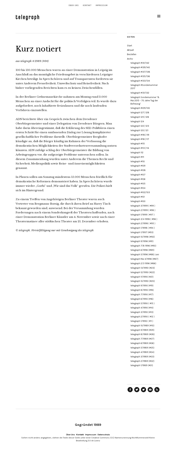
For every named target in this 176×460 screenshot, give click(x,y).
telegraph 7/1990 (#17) (141, 294)
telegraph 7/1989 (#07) (142, 338)
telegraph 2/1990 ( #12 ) (142, 316)
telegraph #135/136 (140, 76)
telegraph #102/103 (140, 192)
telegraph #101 (137, 197)
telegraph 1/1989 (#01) (141, 365)
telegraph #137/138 (140, 72)
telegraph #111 (137, 157)
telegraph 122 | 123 (139, 126)
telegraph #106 (137, 179)
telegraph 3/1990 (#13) (141, 312)
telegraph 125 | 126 (139, 117)
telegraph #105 (137, 183)
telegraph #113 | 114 (139, 148)
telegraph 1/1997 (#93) (141, 232)
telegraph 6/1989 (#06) (142, 343)
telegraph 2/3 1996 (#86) (143, 263)
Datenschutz (104, 434)
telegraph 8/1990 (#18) (142, 290)
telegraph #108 (138, 170)
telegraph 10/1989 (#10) (142, 325)
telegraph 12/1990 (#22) (142, 272)
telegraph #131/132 (139, 92)
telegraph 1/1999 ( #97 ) (142, 214)
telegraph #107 (137, 174)
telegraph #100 (137, 201)
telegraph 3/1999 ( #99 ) (142, 205)
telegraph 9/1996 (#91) (141, 241)
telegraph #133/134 (140, 80)
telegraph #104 (137, 188)
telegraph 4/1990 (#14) (141, 307)
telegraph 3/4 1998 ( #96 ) (143, 219)
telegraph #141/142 (139, 63)
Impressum (102, 5)
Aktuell (130, 50)
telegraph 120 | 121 (139, 130)
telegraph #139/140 (140, 67)
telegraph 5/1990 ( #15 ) (142, 303)
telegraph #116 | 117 (139, 139)
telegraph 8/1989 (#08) (142, 334)
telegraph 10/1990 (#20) (142, 281)
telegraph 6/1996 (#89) (142, 250)
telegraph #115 (137, 143)
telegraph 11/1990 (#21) (141, 276)
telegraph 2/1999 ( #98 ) (142, 210)
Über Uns (74, 5)
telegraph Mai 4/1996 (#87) (144, 259)
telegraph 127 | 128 (139, 112)
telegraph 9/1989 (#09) (142, 330)
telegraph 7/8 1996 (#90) (143, 245)
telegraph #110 (137, 161)
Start (129, 45)
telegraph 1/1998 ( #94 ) (142, 228)
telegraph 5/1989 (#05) (142, 347)
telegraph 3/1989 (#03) (142, 356)
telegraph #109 (137, 165)
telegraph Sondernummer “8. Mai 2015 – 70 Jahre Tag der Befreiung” (145, 100)
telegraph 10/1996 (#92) (142, 236)
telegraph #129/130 (140, 108)
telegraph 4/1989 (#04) (142, 352)
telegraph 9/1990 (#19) (141, 285)
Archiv (130, 59)
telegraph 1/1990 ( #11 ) (141, 321)
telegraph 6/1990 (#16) (141, 299)
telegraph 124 (137, 121)
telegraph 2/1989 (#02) (142, 361)
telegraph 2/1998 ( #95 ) (142, 223)
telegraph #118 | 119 (139, 135)
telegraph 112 (136, 152)
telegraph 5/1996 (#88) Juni (144, 254)
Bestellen (131, 54)
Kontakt (87, 5)
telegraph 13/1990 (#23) (142, 268)
